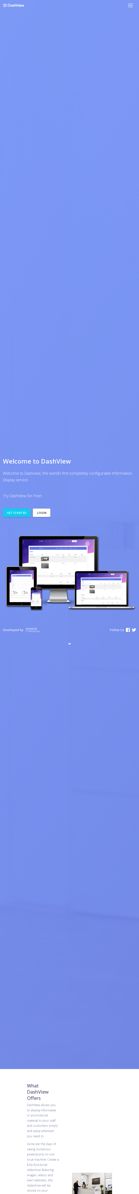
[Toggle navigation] (130, 5)
